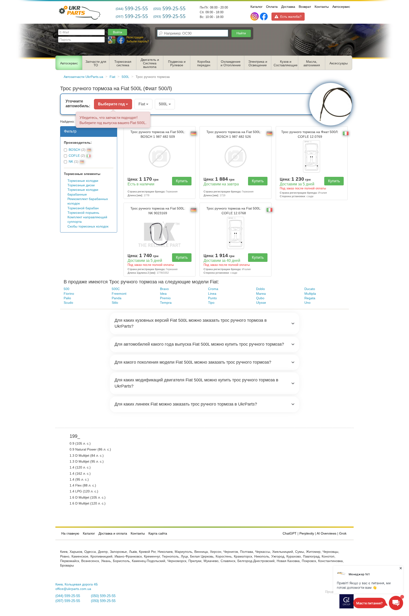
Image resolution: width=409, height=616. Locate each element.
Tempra (166, 302)
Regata (309, 298)
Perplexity (306, 533)
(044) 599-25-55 (67, 596)
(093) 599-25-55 (103, 601)
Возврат (305, 7)
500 (66, 289)
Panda (116, 298)
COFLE (74, 155)
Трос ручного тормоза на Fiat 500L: (157, 134)
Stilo (115, 302)
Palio (67, 298)
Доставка (288, 7)
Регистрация (134, 37)
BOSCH (74, 150)
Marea (261, 293)
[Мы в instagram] (255, 16)
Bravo (164, 289)
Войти (117, 32)
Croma (213, 289)
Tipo (211, 302)
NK (71, 161)
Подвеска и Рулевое (177, 63)
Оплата (272, 7)
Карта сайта (157, 533)
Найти (241, 33)
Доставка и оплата (112, 533)
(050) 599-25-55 (103, 596)
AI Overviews (326, 533)
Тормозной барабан (83, 208)
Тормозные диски (81, 185)
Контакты (322, 7)
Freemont (119, 293)
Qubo (260, 298)
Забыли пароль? (137, 41)
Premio (165, 298)
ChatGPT (290, 533)
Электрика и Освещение (257, 63)
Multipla (310, 293)
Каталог (256, 7)
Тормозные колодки (82, 181)
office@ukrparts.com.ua (73, 589)
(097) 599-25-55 (67, 601)
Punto (212, 298)
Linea (212, 293)
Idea (163, 293)
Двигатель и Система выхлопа (150, 63)
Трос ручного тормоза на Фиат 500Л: (309, 134)
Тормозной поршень (83, 212)
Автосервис (341, 7)
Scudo (68, 302)
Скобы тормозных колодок (87, 226)
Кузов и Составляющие (286, 63)
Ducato (309, 289)
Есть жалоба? (291, 16)
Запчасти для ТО (95, 63)
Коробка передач (203, 63)
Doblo (260, 289)
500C (116, 289)
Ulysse (261, 302)
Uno (307, 302)
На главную (70, 533)
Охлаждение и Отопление (231, 63)
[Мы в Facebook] (264, 16)
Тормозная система (122, 63)
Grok (343, 533)
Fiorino (69, 293)
